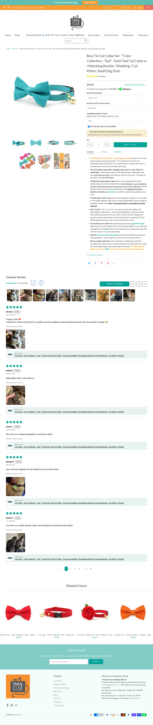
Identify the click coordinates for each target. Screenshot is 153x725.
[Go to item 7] (90, 295)
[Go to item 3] (39, 295)
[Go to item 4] (52, 295)
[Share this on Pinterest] (101, 263)
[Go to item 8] (103, 295)
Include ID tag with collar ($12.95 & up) (106, 132)
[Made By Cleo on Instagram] (8, 8)
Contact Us (20, 7)
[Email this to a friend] (114, 263)
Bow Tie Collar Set (97, 255)
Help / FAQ (32, 7)
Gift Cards (57, 691)
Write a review (114, 284)
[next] (80, 92)
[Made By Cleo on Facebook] (4, 8)
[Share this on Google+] (107, 263)
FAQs (107, 249)
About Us (57, 698)
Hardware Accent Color (103, 115)
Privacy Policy (59, 705)
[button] (92, 76)
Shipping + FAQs (60, 684)
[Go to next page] (91, 568)
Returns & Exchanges (62, 688)
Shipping (118, 152)
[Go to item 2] (26, 295)
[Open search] (132, 283)
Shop (17, 35)
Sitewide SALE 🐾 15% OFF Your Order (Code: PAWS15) (55, 35)
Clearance (143, 35)
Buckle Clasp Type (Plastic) (98, 103)
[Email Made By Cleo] (12, 8)
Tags (106, 232)
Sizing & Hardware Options (135, 85)
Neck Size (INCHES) (94, 93)
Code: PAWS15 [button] (90, 3)
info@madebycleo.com (110, 685)
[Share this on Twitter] (89, 263)
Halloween (128, 35)
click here (112, 192)
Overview (90, 152)
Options (104, 152)
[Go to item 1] (13, 295)
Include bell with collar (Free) (103, 126)
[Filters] (138, 283)
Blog (41, 7)
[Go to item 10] (129, 295)
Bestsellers (94, 35)
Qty (88, 140)
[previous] (10, 92)
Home (8, 35)
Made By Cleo (17, 715)
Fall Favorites (111, 35)
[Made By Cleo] (76, 23)
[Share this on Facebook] (95, 263)
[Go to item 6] (77, 295)
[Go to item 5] (65, 295)
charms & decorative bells (107, 235)
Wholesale (58, 702)
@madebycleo (134, 698)
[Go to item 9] (116, 295)
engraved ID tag (137, 224)
